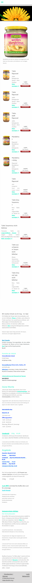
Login (28, 574)
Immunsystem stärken (10, 511)
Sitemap (5, 576)
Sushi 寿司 (5, 486)
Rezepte (15, 560)
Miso (20, 520)
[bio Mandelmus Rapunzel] (6, 162)
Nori (9, 326)
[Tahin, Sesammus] (6, 75)
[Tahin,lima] (6, 200)
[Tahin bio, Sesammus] (6, 273)
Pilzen (14, 318)
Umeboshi (5, 433)
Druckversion (8, 574)
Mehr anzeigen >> (15, 85)
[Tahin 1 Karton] (6, 179)
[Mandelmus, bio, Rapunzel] (6, 141)
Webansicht (26, 576)
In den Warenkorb (25, 85)
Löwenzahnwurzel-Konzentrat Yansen (14, 376)
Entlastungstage (22, 391)
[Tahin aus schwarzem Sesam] (6, 245)
